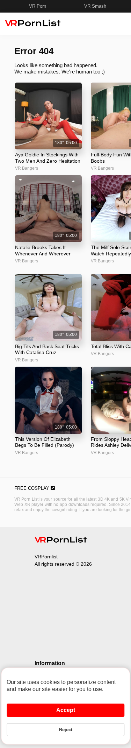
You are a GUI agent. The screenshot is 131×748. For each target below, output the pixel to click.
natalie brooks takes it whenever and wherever (43, 250)
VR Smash (95, 6)
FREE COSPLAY (32, 488)
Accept (65, 710)
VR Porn (37, 6)
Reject (65, 729)
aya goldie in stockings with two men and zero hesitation (47, 158)
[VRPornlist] (61, 540)
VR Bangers (26, 168)
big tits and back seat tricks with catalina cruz (47, 349)
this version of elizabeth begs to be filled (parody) (44, 442)
